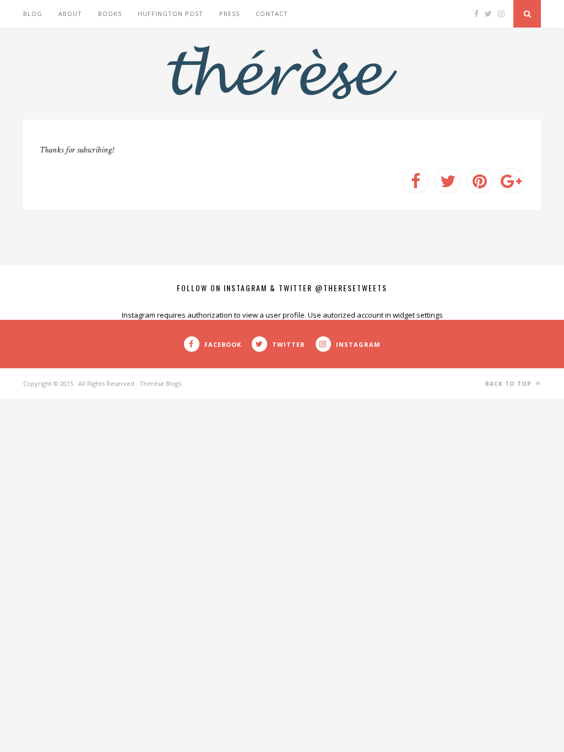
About (70, 13)
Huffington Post (170, 13)
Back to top (509, 384)
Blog (32, 13)
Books (110, 13)
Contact (272, 13)
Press (229, 13)
